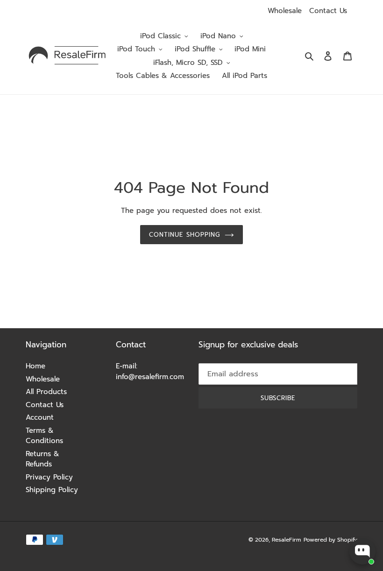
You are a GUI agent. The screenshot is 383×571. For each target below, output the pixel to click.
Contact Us (328, 11)
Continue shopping (184, 234)
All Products (46, 392)
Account (40, 417)
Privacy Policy (49, 477)
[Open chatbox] (362, 551)
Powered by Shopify (330, 540)
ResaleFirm (286, 540)
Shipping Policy (52, 490)
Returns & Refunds (42, 459)
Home (35, 366)
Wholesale (285, 11)
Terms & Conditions (44, 435)
